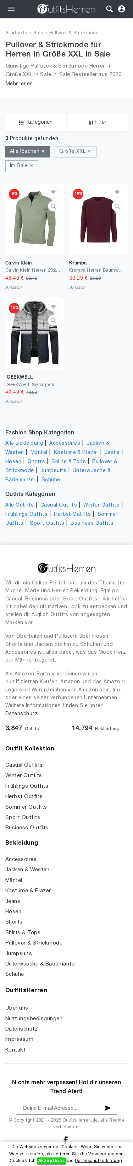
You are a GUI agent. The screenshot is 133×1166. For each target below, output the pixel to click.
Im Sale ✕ (22, 166)
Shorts (36, 462)
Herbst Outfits (72, 514)
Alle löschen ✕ (28, 151)
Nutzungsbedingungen (33, 1018)
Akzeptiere (51, 1161)
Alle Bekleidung (24, 443)
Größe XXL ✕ (75, 151)
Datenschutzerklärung (98, 1161)
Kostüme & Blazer (76, 452)
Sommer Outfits (26, 807)
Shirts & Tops (68, 462)
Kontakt (15, 1050)
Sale (38, 33)
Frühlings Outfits (26, 514)
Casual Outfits (58, 505)
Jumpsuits (53, 471)
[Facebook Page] (66, 1140)
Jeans (112, 452)
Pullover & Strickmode (74, 33)
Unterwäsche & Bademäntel (40, 964)
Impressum (19, 1039)
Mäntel (39, 452)
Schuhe (50, 480)
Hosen (13, 462)
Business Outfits (92, 523)
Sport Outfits (47, 523)
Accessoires (64, 443)
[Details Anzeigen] (53, 206)
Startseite (16, 33)
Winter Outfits (101, 505)
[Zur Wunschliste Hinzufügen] (53, 192)
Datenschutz (21, 714)
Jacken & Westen (27, 869)
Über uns (16, 1008)
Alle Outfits (19, 505)
